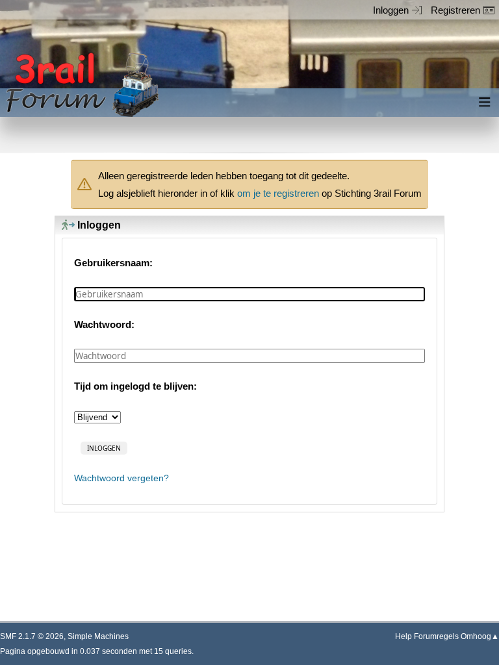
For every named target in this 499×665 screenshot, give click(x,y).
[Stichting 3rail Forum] (80, 85)
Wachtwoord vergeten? (121, 478)
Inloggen (391, 10)
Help (403, 636)
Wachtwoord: (104, 324)
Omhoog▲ (480, 636)
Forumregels (436, 636)
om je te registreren (278, 193)
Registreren (455, 10)
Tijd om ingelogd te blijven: (135, 386)
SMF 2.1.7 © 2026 (32, 636)
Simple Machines (98, 636)
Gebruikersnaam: (113, 262)
